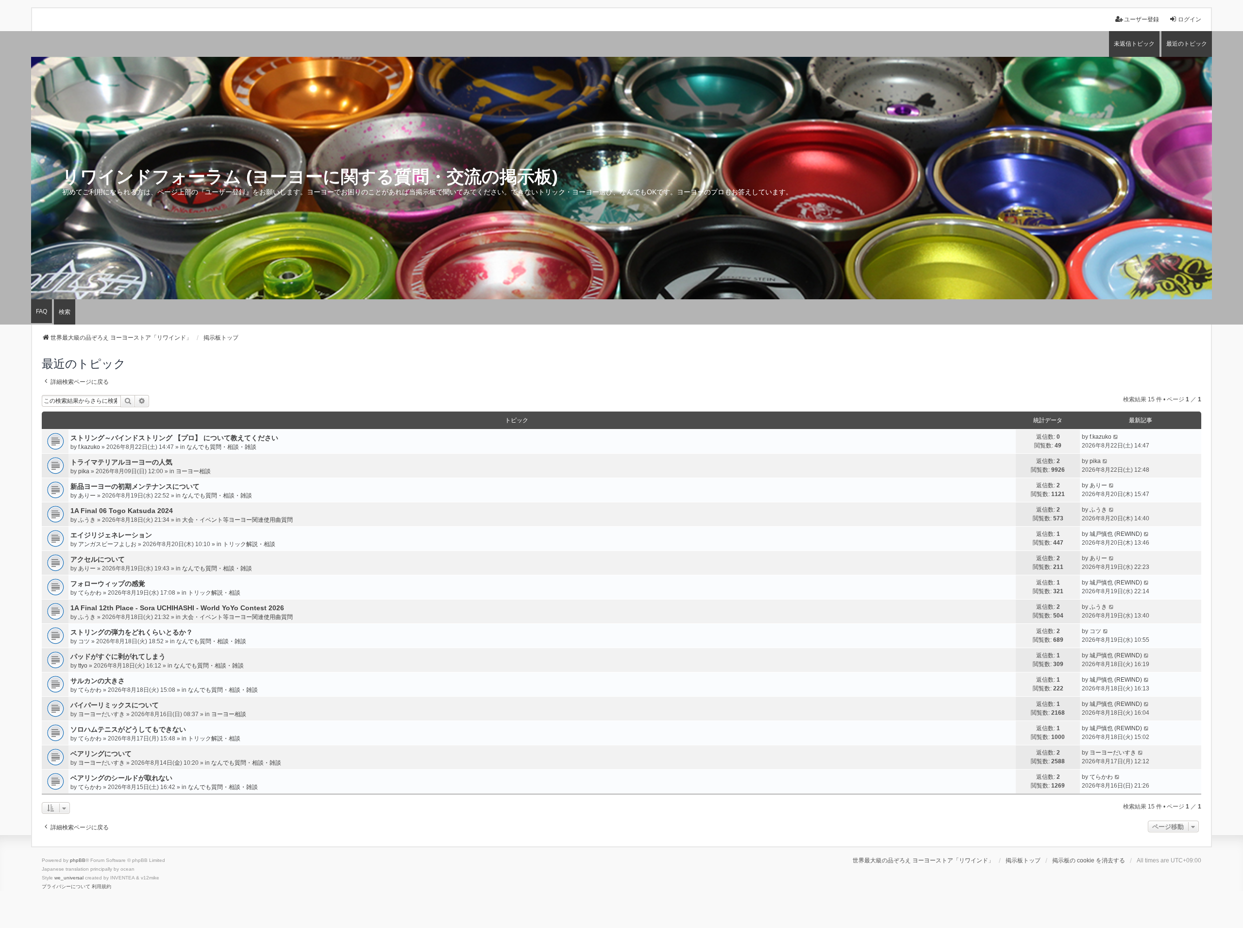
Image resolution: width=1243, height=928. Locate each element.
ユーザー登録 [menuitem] (1141, 19)
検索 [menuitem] (64, 312)
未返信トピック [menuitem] (1134, 43)
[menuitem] (66, 886)
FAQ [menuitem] (41, 311)
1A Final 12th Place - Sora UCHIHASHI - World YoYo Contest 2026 (177, 608)
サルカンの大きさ (97, 681)
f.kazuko (89, 447)
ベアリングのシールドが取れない (121, 778)
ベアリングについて (101, 753)
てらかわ (89, 592)
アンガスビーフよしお (107, 544)
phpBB (77, 860)
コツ (84, 641)
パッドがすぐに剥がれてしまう (118, 656)
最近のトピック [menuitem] (1186, 43)
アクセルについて (97, 559)
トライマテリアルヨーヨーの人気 (121, 462)
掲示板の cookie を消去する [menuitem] (1088, 860)
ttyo (82, 665)
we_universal (69, 877)
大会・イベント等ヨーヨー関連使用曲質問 (237, 519)
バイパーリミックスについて (114, 705)
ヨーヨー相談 (193, 471)
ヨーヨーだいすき (101, 714)
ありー (87, 495)
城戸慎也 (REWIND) (1116, 534)
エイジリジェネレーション (111, 535)
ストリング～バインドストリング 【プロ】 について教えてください (174, 438)
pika (83, 471)
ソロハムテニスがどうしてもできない (128, 729)
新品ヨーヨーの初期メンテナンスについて (135, 486)
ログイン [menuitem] (1189, 19)
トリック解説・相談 (249, 544)
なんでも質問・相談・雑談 (221, 447)
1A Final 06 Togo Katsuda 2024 (121, 511)
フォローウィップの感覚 (107, 583)
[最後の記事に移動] (1116, 436)
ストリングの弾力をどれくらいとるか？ (131, 632)
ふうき (87, 519)
